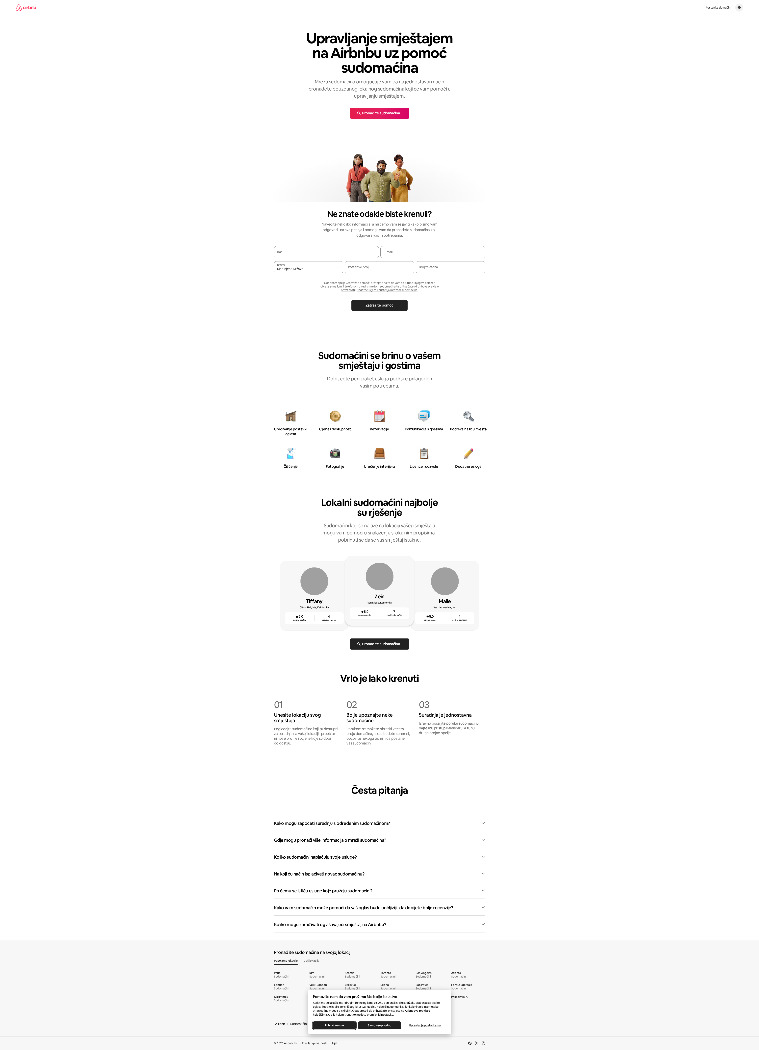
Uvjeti (334, 1043)
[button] (379, 823)
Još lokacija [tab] (311, 960)
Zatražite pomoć (379, 305)
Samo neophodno (379, 1025)
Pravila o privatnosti (314, 1043)
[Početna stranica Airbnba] (26, 7)
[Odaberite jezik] (739, 8)
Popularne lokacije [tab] (286, 960)
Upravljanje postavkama (425, 1025)
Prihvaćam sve (334, 1025)
